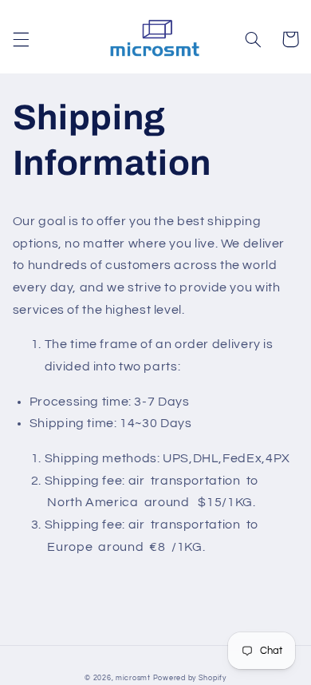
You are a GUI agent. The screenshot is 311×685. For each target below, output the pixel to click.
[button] (20, 39)
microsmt (133, 678)
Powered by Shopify (189, 678)
